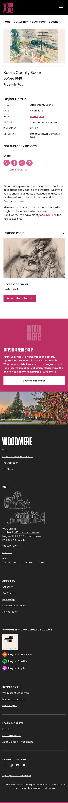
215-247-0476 (9, 546)
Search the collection (19, 298)
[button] (61, 7)
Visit (4, 450)
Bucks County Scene (45, 21)
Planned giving (10, 705)
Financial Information (14, 605)
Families (7, 729)
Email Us (7, 552)
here (21, 201)
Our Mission (8, 593)
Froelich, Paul (13, 84)
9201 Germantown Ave (26, 532)
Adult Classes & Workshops (17, 742)
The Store (7, 469)
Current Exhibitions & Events (17, 456)
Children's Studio (11, 735)
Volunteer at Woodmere (16, 693)
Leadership (8, 599)
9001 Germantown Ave (29, 536)
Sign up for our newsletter (16, 775)
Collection (21, 21)
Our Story (7, 587)
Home (6, 21)
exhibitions (49, 215)
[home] (29, 8)
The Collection (10, 463)
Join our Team (10, 612)
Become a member (34, 380)
